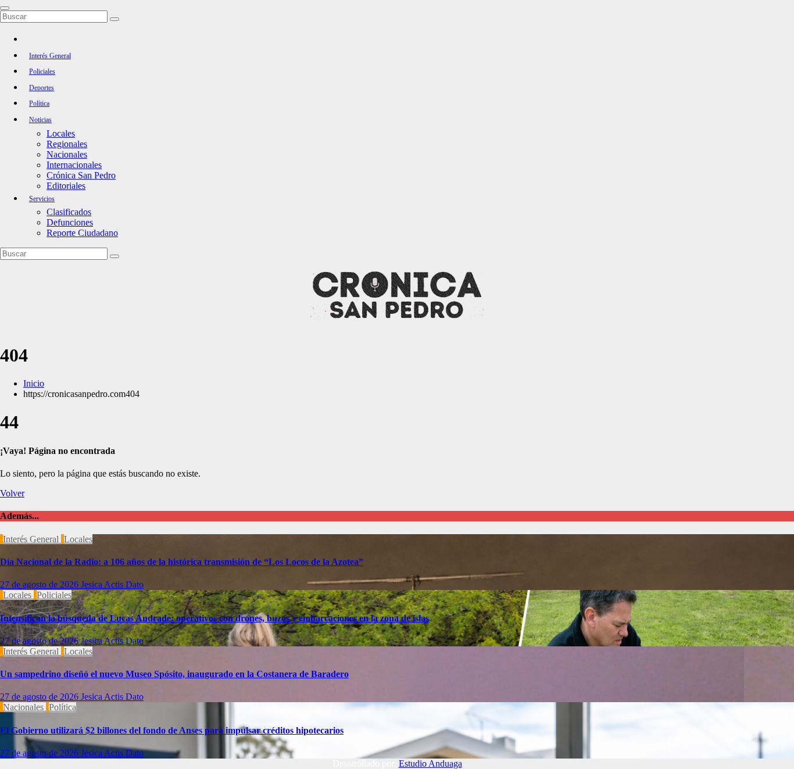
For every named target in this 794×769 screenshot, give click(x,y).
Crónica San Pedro (81, 175)
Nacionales (67, 154)
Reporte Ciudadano (82, 233)
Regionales (67, 144)
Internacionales (74, 165)
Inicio (33, 383)
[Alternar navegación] (4, 8)
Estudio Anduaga (430, 763)
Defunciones (70, 222)
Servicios (42, 199)
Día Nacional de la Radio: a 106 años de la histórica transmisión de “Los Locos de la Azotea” (181, 562)
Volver (12, 493)
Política (39, 103)
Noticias (40, 120)
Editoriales (66, 186)
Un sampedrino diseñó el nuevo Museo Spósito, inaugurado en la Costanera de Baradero (174, 674)
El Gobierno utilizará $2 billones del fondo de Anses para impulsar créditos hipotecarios (172, 730)
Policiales (42, 71)
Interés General (50, 56)
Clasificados (69, 212)
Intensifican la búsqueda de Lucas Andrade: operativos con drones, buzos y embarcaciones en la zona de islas (214, 618)
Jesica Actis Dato (112, 584)
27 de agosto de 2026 (40, 584)
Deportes (41, 88)
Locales (61, 133)
